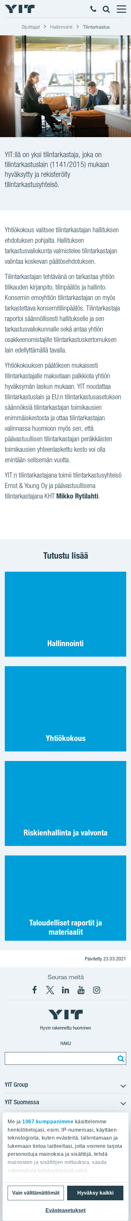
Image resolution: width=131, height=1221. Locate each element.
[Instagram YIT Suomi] (97, 990)
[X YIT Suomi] (50, 990)
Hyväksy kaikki (95, 1193)
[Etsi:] (120, 1058)
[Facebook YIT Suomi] (34, 990)
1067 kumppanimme (47, 1121)
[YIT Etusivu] (20, 9)
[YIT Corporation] (65, 990)
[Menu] (121, 8)
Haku (65, 1043)
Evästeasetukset (65, 1210)
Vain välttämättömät (35, 1193)
